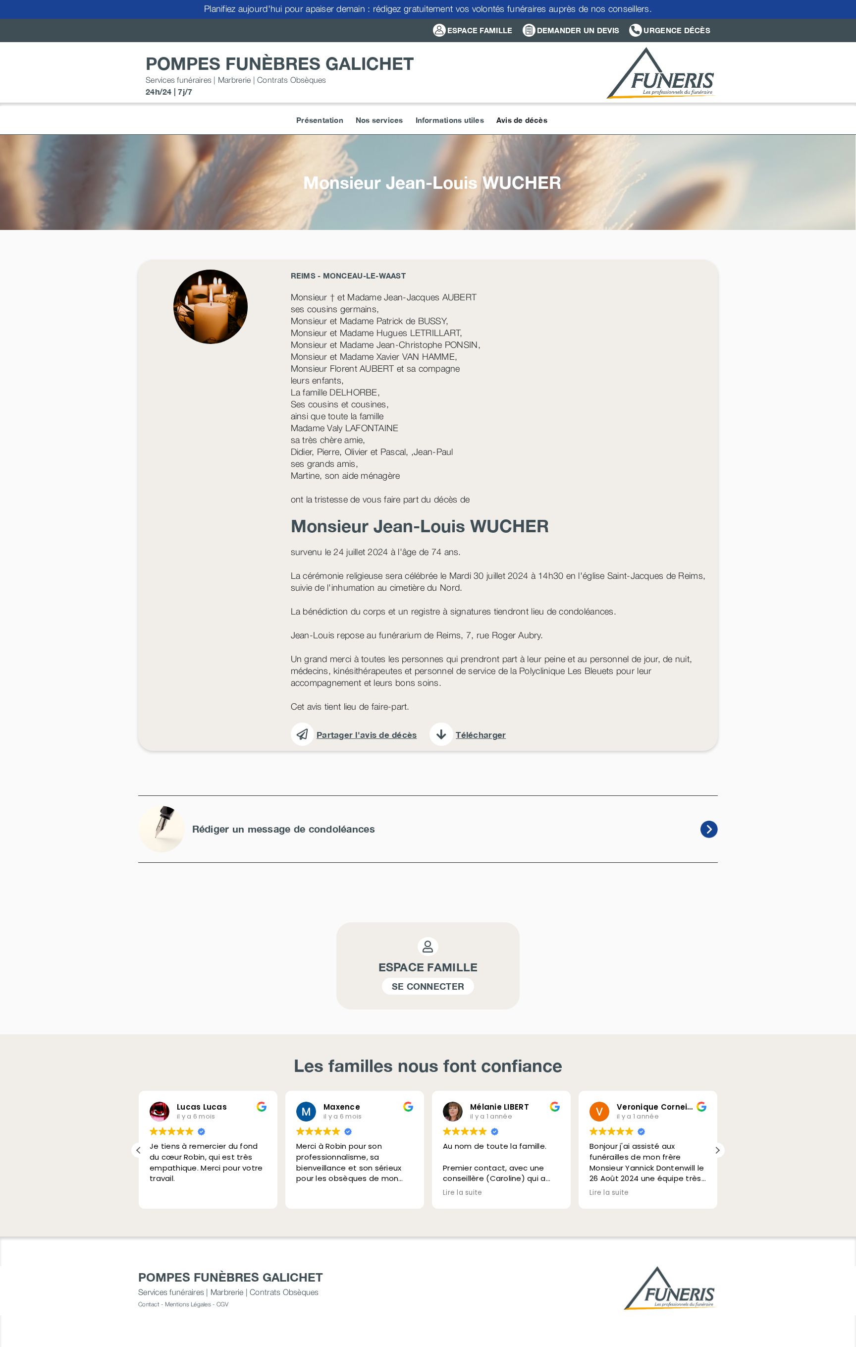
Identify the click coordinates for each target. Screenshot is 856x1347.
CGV (222, 1304)
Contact (149, 1304)
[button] (717, 1150)
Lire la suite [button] (462, 1192)
